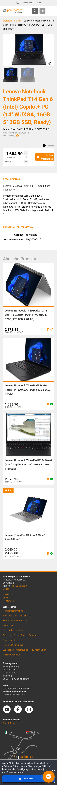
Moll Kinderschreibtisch (14, 630)
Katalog (18, 21)
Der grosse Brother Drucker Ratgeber (20, 635)
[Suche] (35, 11)
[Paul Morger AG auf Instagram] (30, 712)
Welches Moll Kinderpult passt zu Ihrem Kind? (24, 650)
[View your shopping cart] (42, 11)
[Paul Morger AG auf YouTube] (8, 712)
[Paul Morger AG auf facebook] (19, 712)
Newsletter (8, 594)
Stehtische (8, 625)
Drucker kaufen (10, 640)
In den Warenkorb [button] (47, 157)
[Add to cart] (48, 329)
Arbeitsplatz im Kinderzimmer (17, 615)
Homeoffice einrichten (13, 611)
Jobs (5, 597)
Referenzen (8, 601)
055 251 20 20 (31, 3)
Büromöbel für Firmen (13, 645)
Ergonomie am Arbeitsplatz (16, 620)
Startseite (7, 21)
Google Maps (9, 723)
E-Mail (6, 589)
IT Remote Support (12, 654)
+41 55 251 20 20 (18, 586)
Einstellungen (30, 779)
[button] (26, 153)
